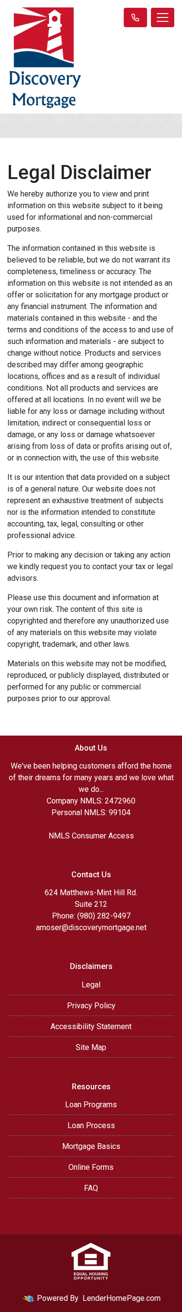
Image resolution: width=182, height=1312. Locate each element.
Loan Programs (91, 1104)
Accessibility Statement (91, 1026)
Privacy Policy (91, 1005)
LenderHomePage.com (122, 1298)
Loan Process (91, 1125)
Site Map (91, 1047)
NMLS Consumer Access (91, 835)
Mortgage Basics (91, 1146)
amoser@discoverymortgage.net (91, 927)
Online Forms (91, 1167)
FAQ (91, 1188)
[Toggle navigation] (162, 17)
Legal (91, 984)
